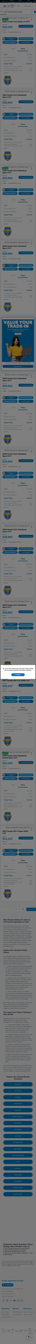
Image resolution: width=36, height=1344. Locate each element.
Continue (18, 674)
